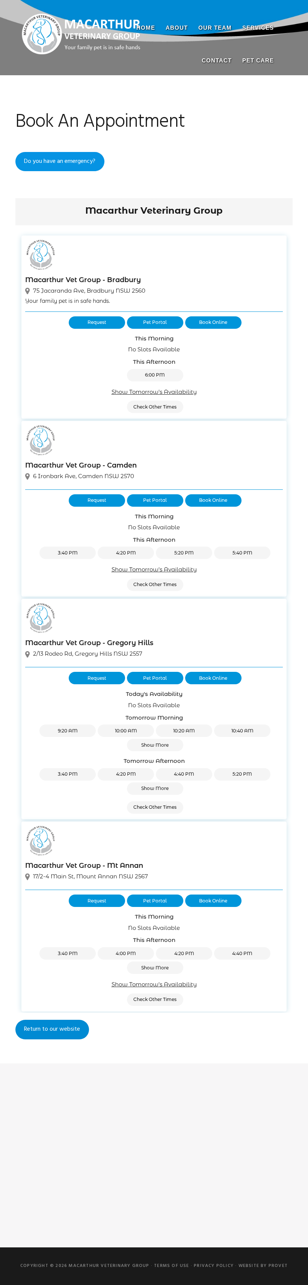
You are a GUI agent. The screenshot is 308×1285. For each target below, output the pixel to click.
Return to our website (52, 1029)
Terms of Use (171, 1266)
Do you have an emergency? (59, 161)
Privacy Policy (214, 1266)
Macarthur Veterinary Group (81, 39)
